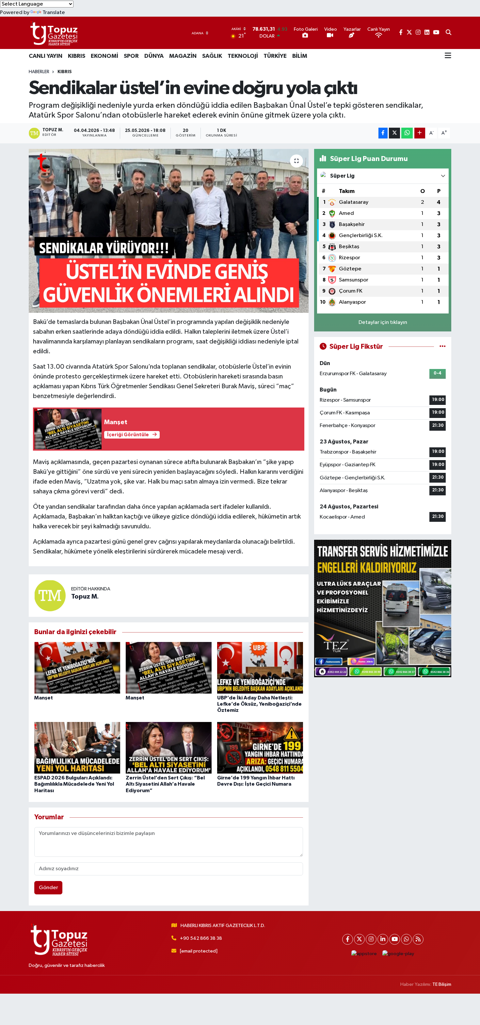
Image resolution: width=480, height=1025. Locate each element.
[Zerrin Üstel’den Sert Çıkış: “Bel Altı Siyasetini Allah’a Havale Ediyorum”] (169, 747)
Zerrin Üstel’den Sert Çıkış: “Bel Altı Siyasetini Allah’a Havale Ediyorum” (165, 784)
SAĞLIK (212, 56)
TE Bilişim (441, 984)
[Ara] (448, 33)
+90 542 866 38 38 (201, 938)
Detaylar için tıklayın (383, 322)
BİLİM (299, 56)
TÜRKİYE (275, 56)
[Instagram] (371, 939)
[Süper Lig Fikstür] (443, 346)
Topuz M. (85, 596)
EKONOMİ (104, 56)
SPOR (131, 56)
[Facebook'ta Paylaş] (383, 133)
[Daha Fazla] (419, 133)
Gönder (48, 887)
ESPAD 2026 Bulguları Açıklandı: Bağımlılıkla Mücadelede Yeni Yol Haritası (74, 784)
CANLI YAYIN (45, 56)
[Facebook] (347, 939)
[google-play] (398, 954)
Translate (53, 12)
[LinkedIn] (382, 939)
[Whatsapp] (406, 939)
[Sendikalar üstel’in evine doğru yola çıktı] (169, 231)
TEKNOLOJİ (243, 56)
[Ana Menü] (448, 56)
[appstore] (364, 954)
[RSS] (418, 939)
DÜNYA (154, 56)
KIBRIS (76, 56)
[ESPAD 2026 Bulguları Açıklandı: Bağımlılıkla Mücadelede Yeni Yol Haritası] (77, 747)
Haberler (39, 72)
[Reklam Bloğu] (382, 608)
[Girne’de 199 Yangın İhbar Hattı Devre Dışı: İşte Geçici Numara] (260, 747)
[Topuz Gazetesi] (53, 33)
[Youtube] (394, 939)
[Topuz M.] (50, 596)
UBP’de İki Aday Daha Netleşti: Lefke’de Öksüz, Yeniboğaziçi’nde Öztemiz (259, 704)
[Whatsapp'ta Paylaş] (407, 133)
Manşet (43, 697)
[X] (359, 939)
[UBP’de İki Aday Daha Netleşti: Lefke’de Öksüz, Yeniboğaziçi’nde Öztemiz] (260, 667)
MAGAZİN (183, 56)
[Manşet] (77, 667)
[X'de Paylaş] (394, 133)
